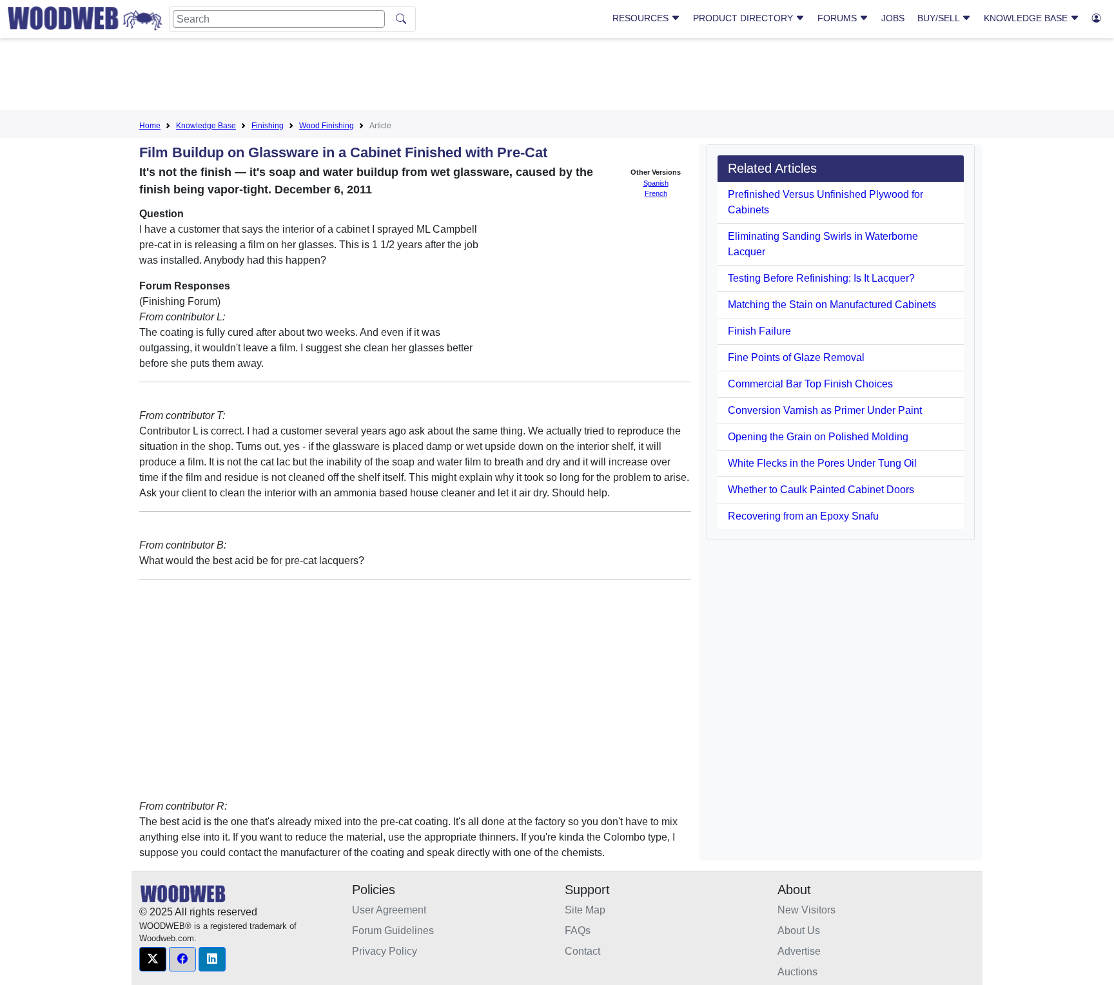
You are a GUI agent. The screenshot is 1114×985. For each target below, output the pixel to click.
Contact (582, 951)
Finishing (267, 125)
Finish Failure (759, 331)
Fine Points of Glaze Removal (796, 357)
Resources (641, 18)
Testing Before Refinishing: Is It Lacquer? (821, 278)
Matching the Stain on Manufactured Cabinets (832, 304)
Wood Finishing (326, 125)
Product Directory (744, 18)
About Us (798, 930)
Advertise (799, 951)
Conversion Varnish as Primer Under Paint (825, 410)
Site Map (585, 909)
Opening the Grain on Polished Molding (818, 436)
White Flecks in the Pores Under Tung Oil (822, 463)
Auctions (797, 971)
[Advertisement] (557, 77)
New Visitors (806, 909)
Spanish (656, 183)
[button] (152, 959)
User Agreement (389, 909)
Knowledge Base (1027, 18)
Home (150, 125)
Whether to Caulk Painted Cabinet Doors (821, 489)
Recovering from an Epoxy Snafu (803, 516)
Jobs (892, 18)
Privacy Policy (384, 951)
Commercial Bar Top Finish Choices (810, 383)
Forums (838, 18)
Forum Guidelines (393, 930)
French (656, 193)
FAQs (578, 930)
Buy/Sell (939, 18)
